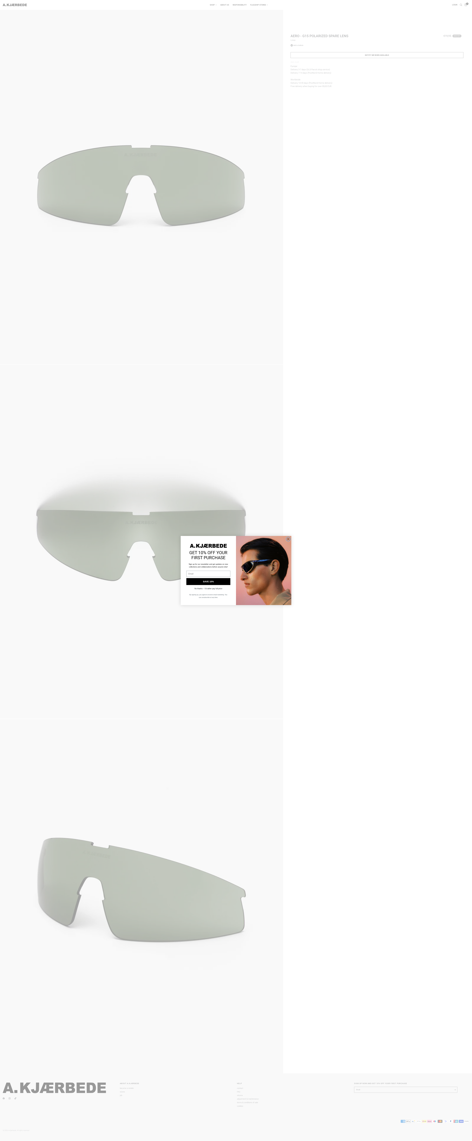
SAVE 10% (208, 581)
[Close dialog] (288, 539)
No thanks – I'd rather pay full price (208, 588)
